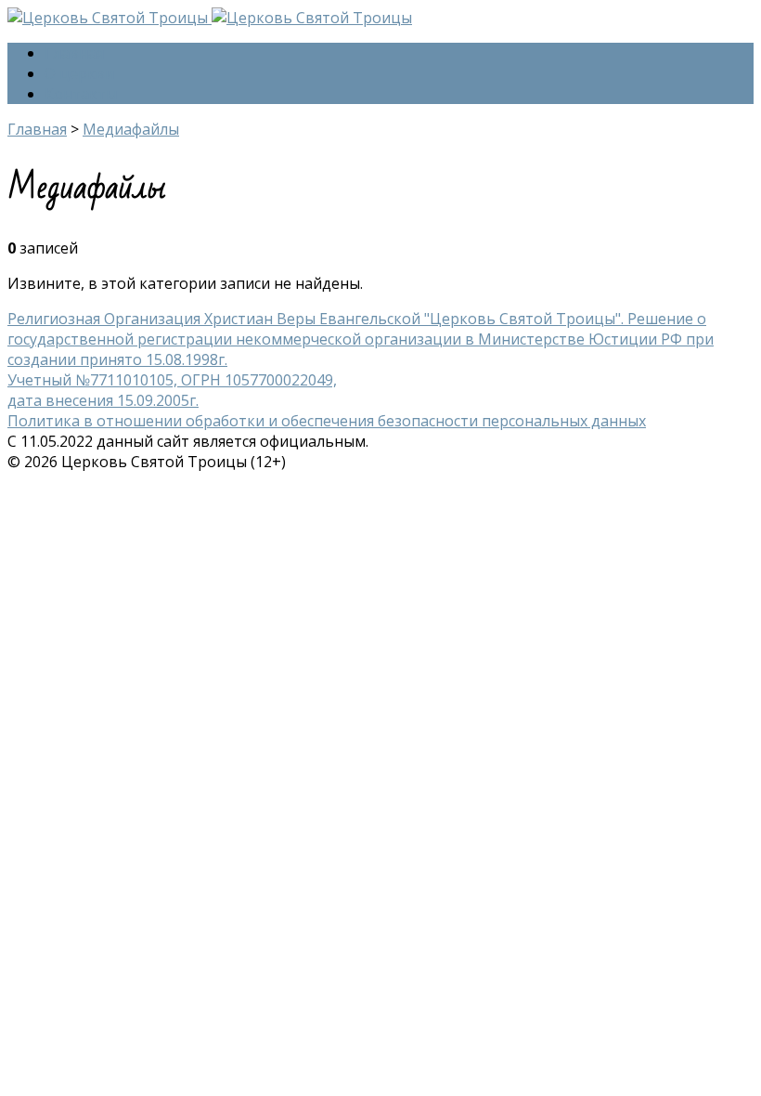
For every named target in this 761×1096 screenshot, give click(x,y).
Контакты (81, 94)
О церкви (79, 73)
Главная (74, 53)
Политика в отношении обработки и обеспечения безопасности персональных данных (326, 421)
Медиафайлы (131, 129)
